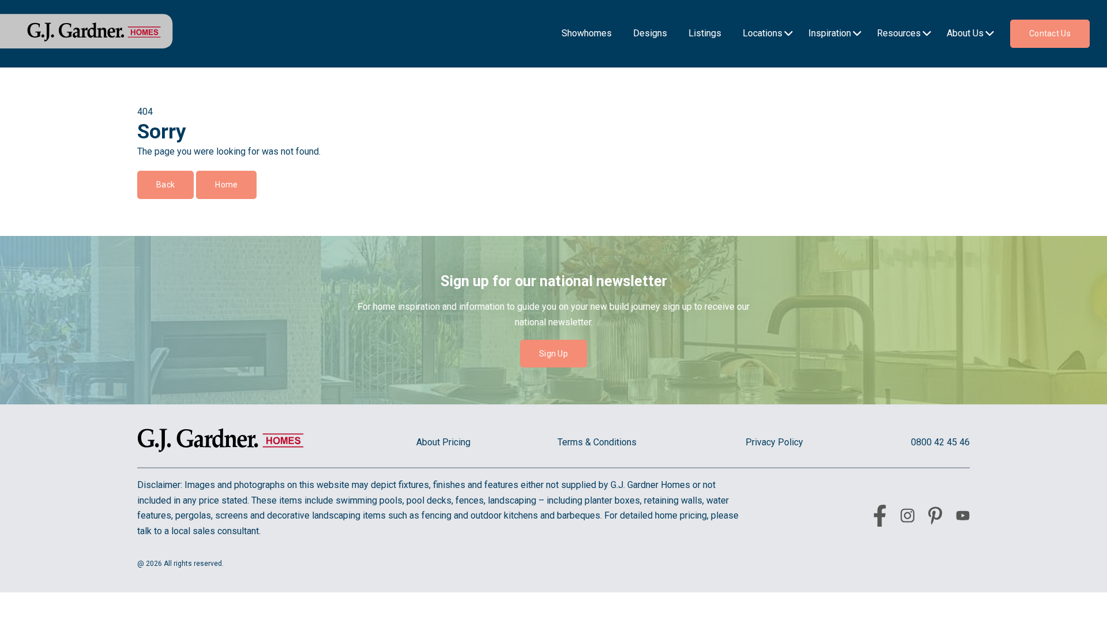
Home (226, 184)
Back (165, 184)
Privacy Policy (774, 442)
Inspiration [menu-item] (829, 33)
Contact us (1050, 33)
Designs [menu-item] (650, 33)
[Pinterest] (935, 518)
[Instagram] (907, 518)
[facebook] (880, 518)
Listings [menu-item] (704, 33)
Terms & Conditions (597, 442)
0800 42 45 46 (940, 442)
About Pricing (443, 442)
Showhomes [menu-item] (587, 33)
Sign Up (553, 353)
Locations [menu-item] (762, 33)
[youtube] (963, 517)
